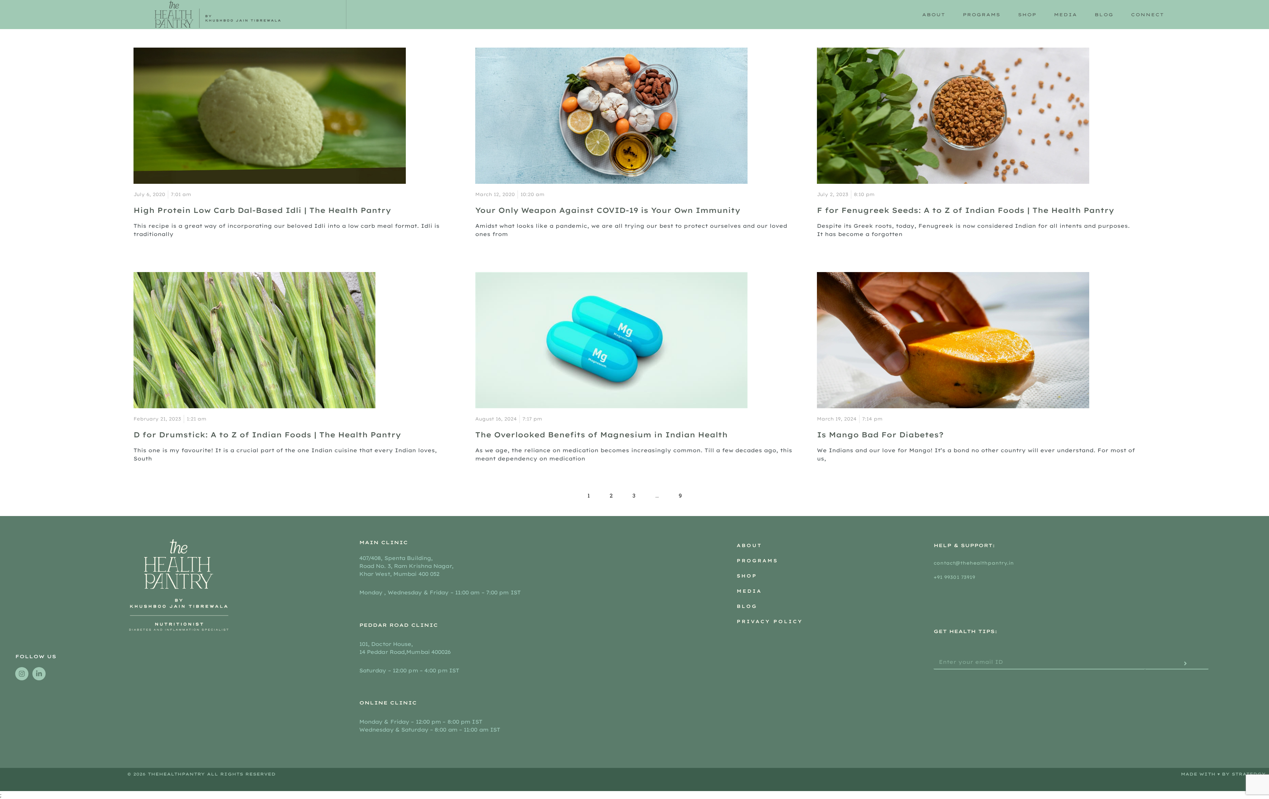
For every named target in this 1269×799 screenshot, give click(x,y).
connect (1147, 14)
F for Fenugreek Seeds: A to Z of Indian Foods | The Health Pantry (965, 210)
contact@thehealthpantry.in (975, 563)
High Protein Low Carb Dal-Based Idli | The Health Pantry (262, 210)
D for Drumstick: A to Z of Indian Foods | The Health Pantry (267, 434)
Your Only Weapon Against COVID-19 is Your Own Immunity (607, 210)
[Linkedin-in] (39, 673)
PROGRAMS (981, 14)
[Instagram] (21, 673)
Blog (1104, 14)
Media (1065, 14)
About (749, 545)
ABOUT (933, 14)
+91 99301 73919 (955, 577)
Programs (757, 561)
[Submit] (1177, 664)
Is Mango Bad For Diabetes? (880, 434)
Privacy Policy (770, 621)
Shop (1027, 14)
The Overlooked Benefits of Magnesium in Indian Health (601, 434)
